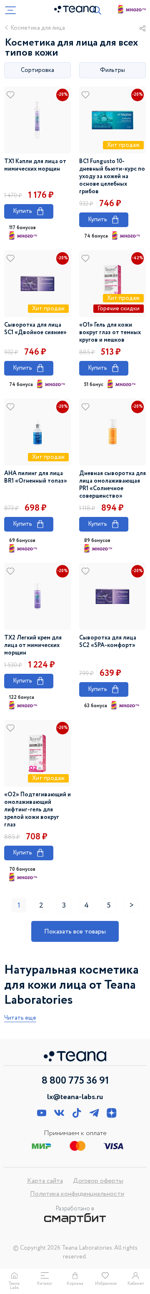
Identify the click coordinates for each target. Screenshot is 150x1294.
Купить (29, 211)
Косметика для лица (37, 28)
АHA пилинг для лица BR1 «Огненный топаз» (35, 477)
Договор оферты (98, 1180)
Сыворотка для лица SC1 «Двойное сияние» (35, 328)
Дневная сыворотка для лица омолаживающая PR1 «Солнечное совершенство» (112, 485)
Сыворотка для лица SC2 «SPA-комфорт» (107, 641)
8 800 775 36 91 (75, 1081)
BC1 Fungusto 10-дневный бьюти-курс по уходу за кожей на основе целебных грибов (112, 176)
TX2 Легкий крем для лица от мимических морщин (33, 645)
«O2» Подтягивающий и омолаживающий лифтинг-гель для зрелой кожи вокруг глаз (37, 810)
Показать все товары (75, 931)
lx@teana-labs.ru (75, 1097)
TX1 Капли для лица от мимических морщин (35, 165)
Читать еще (20, 1018)
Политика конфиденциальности (77, 1193)
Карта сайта (45, 1180)
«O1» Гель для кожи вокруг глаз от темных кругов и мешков (110, 332)
